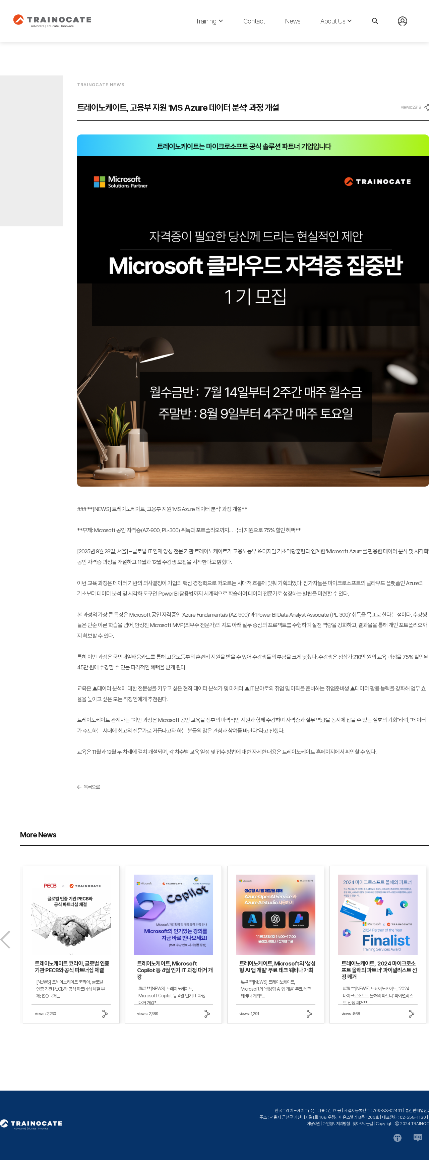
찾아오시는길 (363, 1123)
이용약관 (313, 1123)
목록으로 (92, 787)
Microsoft (208, 37)
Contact (254, 21)
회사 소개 (330, 37)
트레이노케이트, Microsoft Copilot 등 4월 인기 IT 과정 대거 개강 (175, 970)
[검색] (375, 21)
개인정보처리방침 (336, 1123)
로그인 (404, 36)
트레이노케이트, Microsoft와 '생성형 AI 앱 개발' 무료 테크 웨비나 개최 (277, 967)
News (292, 21)
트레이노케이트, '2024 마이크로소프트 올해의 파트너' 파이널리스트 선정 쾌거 (379, 970)
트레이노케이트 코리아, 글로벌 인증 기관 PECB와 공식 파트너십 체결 (72, 967)
